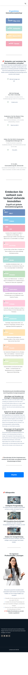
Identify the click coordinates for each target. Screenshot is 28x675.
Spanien (12, 275)
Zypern (11, 304)
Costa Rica (13, 289)
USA (10, 229)
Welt (11, 213)
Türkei (11, 221)
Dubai (11, 333)
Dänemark (13, 319)
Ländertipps (13, 362)
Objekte (14, 475)
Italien (11, 348)
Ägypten (12, 245)
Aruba (11, 260)
